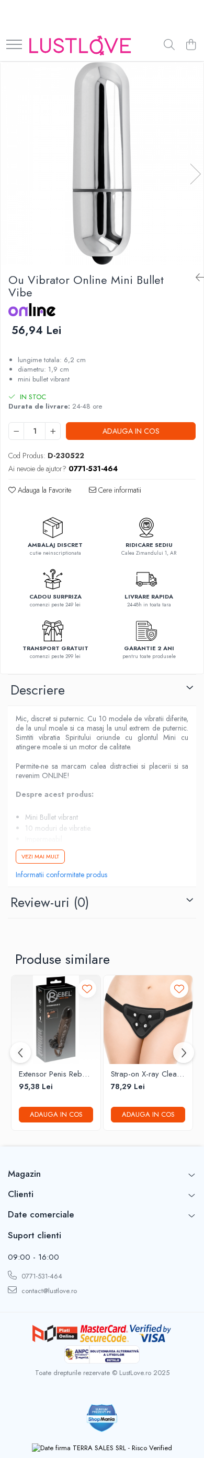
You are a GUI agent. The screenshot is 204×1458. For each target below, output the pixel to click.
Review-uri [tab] (49, 902)
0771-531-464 (40, 1276)
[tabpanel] (102, 163)
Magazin (24, 1173)
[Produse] (14, 45)
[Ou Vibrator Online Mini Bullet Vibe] (102, 163)
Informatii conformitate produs (61, 874)
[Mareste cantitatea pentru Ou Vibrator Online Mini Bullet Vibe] (53, 431)
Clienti (20, 1194)
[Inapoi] (195, 277)
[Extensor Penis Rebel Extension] (56, 1019)
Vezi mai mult (40, 856)
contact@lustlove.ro (48, 1291)
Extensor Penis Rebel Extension (53, 1074)
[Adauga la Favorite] (87, 988)
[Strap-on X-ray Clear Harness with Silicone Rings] (148, 1019)
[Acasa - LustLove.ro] (80, 45)
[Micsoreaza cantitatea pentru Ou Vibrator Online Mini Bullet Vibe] (16, 431)
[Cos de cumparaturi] (190, 45)
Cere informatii (118, 490)
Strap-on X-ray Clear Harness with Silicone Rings (146, 1074)
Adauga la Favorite (43, 490)
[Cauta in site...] (169, 45)
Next (195, 174)
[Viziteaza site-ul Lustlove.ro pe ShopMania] (102, 1418)
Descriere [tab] (37, 690)
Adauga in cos (131, 431)
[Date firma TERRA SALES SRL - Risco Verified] (102, 1448)
